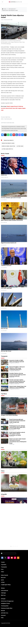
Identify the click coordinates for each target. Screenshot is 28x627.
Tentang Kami (4, 605)
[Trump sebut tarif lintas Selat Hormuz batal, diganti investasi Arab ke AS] (14, 233)
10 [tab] (23, 492)
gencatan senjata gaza (8, 143)
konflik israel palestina (8, 146)
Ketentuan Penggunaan (7, 601)
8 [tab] (19, 492)
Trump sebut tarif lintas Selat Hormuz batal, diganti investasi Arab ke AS (13, 242)
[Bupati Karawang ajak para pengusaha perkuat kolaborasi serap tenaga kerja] (4, 421)
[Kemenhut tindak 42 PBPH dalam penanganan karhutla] (4, 362)
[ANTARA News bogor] (15, 1)
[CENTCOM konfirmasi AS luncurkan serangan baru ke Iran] (14, 319)
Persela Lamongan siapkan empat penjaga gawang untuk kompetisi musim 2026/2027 (17, 381)
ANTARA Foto (4, 613)
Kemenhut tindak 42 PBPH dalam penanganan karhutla (16, 361)
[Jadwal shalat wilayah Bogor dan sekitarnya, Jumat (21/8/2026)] (4, 388)
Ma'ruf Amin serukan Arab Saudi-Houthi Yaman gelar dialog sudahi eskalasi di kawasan (14, 219)
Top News (4, 393)
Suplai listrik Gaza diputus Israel (10, 10)
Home (5, 8)
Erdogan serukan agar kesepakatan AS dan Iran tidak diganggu (13, 287)
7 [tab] (17, 492)
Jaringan (3, 598)
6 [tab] (15, 492)
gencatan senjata (9, 140)
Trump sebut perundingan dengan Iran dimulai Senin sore (14, 174)
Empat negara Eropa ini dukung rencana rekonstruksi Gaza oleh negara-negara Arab (13, 108)
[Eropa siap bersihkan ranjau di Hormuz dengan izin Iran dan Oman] (14, 341)
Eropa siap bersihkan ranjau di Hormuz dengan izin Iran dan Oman (14, 350)
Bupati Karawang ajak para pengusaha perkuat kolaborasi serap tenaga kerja (17, 421)
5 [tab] (18, 469)
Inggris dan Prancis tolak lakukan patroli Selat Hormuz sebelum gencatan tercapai (13, 197)
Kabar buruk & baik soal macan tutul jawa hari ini (12, 487)
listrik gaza (20, 146)
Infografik (4, 494)
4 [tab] (16, 469)
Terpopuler (4, 356)
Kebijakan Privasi (5, 603)
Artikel (2, 582)
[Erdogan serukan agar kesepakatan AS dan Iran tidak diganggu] (14, 278)
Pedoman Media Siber (6, 608)
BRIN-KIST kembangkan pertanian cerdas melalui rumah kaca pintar (13, 463)
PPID (2, 617)
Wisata (3, 588)
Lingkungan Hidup (6, 584)
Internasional (11, 8)
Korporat (3, 615)
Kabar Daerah (4, 575)
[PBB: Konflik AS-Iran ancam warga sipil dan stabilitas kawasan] (14, 256)
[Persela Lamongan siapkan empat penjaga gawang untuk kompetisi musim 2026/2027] (4, 381)
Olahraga (3, 592)
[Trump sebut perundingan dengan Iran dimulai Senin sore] (14, 165)
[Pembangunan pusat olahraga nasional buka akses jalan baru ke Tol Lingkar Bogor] (4, 427)
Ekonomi (3, 577)
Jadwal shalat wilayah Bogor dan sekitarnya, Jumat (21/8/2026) (17, 387)
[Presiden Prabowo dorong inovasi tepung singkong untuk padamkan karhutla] (4, 375)
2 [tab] (12, 469)
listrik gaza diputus (7, 148)
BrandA (3, 610)
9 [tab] (21, 492)
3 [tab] (14, 469)
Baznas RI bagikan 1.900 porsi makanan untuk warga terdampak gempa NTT (17, 368)
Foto (2, 447)
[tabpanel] (14, 459)
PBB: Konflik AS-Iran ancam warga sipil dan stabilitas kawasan (12, 264)
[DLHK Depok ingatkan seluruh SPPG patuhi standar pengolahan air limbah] (4, 434)
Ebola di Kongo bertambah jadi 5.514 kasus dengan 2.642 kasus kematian (13, 414)
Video (2, 471)
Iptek (2, 580)
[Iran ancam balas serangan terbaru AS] (11, 299)
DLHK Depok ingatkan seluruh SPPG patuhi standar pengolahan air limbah (17, 434)
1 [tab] (10, 469)
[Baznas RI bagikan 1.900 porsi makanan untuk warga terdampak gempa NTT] (4, 368)
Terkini (3, 562)
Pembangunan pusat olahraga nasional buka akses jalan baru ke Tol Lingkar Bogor (17, 427)
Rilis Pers (3, 595)
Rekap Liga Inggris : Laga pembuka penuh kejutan (11, 541)
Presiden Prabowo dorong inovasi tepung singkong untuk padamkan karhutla (17, 375)
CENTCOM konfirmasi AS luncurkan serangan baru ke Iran (13, 327)
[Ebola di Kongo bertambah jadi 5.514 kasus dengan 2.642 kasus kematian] (14, 405)
